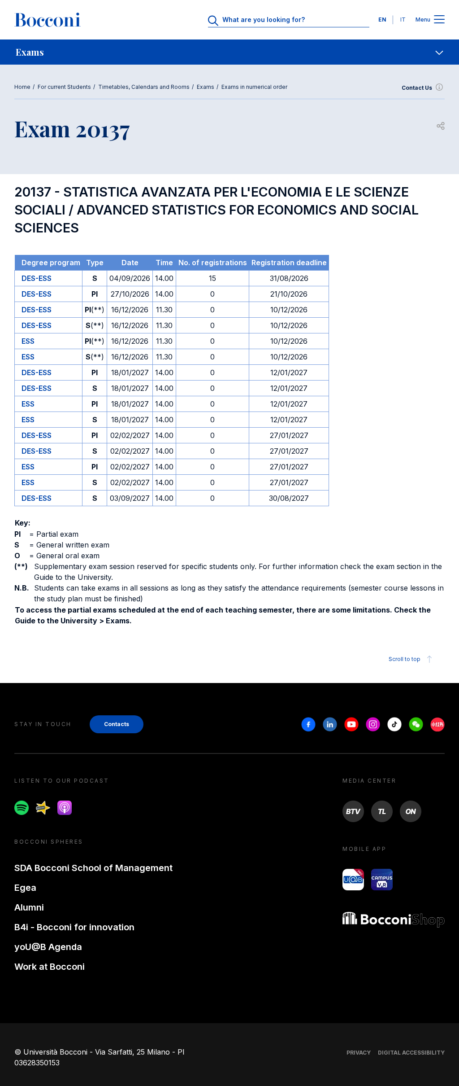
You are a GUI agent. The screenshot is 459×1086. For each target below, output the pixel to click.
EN (382, 19)
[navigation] (229, 52)
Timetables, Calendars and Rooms (144, 86)
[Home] (47, 20)
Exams (205, 86)
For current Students (64, 86)
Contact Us (417, 87)
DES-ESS (37, 278)
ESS (28, 341)
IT (403, 19)
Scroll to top (404, 659)
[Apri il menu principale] (439, 19)
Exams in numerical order (254, 86)
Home (22, 86)
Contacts (116, 724)
